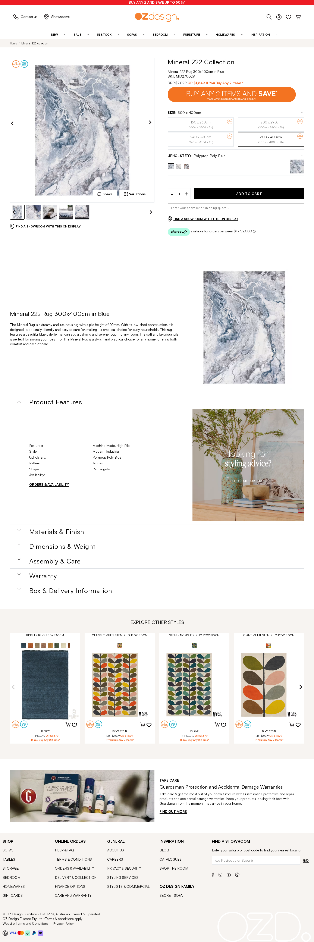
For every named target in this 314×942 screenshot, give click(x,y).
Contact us (29, 17)
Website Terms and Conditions (25, 923)
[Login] (281, 16)
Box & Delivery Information (70, 590)
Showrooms (60, 17)
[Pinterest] (237, 874)
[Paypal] (34, 933)
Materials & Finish (56, 532)
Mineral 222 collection (34, 43)
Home (13, 43)
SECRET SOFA (171, 895)
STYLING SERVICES (122, 877)
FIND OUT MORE (173, 811)
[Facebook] (213, 874)
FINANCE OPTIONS (70, 886)
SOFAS (8, 850)
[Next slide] (151, 123)
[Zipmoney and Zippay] (40, 933)
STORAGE (11, 868)
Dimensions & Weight (62, 546)
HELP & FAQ (64, 850)
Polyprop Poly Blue (197, 156)
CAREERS (115, 859)
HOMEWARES (14, 886)
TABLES (9, 859)
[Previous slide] (13, 123)
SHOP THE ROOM (174, 868)
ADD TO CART (249, 194)
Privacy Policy (63, 923)
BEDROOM (12, 877)
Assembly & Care (55, 561)
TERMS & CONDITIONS (73, 859)
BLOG (164, 850)
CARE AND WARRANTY (73, 895)
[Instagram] (220, 874)
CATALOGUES (171, 859)
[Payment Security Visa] (12, 932)
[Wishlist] (290, 16)
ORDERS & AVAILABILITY (49, 484)
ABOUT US (115, 850)
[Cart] (298, 16)
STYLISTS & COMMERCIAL (128, 886)
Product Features (55, 402)
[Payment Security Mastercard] (21, 933)
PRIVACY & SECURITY (124, 868)
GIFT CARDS (13, 895)
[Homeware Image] (248, 465)
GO (306, 860)
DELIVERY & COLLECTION (76, 877)
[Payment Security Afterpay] (27, 933)
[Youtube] (229, 874)
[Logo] (157, 16)
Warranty (43, 576)
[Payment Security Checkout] (5, 933)
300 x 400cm (184, 113)
